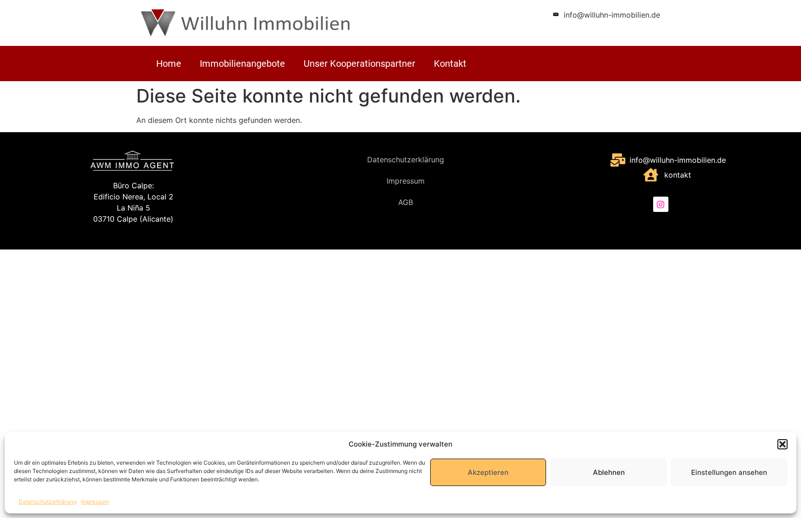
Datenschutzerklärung (47, 501)
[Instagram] (660, 204)
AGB (405, 202)
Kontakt (450, 63)
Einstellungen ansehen (729, 472)
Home (168, 63)
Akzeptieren (488, 472)
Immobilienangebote (242, 63)
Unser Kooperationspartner (359, 63)
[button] (782, 444)
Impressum (95, 501)
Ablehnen (609, 472)
